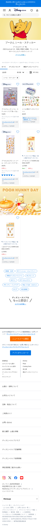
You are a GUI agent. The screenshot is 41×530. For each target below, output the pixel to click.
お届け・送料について (10, 386)
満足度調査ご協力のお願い (11, 467)
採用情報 (31, 514)
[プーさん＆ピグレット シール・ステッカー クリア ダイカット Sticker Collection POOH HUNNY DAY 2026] (10, 144)
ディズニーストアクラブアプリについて (15, 347)
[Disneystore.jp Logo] (20, 10)
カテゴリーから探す (8, 363)
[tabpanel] (20, 3)
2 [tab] (21, 6)
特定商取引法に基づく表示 (11, 486)
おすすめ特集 (6, 369)
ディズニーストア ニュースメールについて (21, 334)
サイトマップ (6, 377)
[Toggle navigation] (4, 10)
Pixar (24, 363)
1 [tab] (20, 6)
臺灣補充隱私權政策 (20, 521)
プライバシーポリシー (9, 510)
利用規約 (5, 512)
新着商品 (5, 361)
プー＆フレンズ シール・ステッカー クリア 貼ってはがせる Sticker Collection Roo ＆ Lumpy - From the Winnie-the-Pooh (10, 110)
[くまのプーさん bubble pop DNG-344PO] (10, 230)
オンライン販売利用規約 (11, 484)
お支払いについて (8, 395)
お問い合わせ (7, 422)
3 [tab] (23, 6)
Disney (25, 361)
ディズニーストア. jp (8, 122)
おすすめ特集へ (20, 304)
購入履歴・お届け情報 (10, 431)
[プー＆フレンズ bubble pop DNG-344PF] (30, 144)
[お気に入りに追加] (17, 84)
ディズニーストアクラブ (11, 440)
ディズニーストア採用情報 (11, 458)
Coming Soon (27, 366)
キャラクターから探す (9, 366)
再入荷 (25, 369)
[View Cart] (37, 10)
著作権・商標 (15, 512)
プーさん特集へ (20, 55)
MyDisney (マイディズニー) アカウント (16, 489)
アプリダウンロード (20, 353)
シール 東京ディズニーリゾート (30, 110)
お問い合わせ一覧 (23, 507)
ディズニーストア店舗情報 (11, 449)
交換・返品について (9, 404)
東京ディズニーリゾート (30, 372)
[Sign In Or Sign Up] (10, 10)
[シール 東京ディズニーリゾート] (30, 96)
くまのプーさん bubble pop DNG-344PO (10, 248)
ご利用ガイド (7, 413)
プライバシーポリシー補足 (27, 510)
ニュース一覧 (6, 505)
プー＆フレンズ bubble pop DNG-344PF (30, 162)
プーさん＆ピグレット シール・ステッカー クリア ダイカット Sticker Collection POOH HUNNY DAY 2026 (10, 162)
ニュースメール (7, 491)
